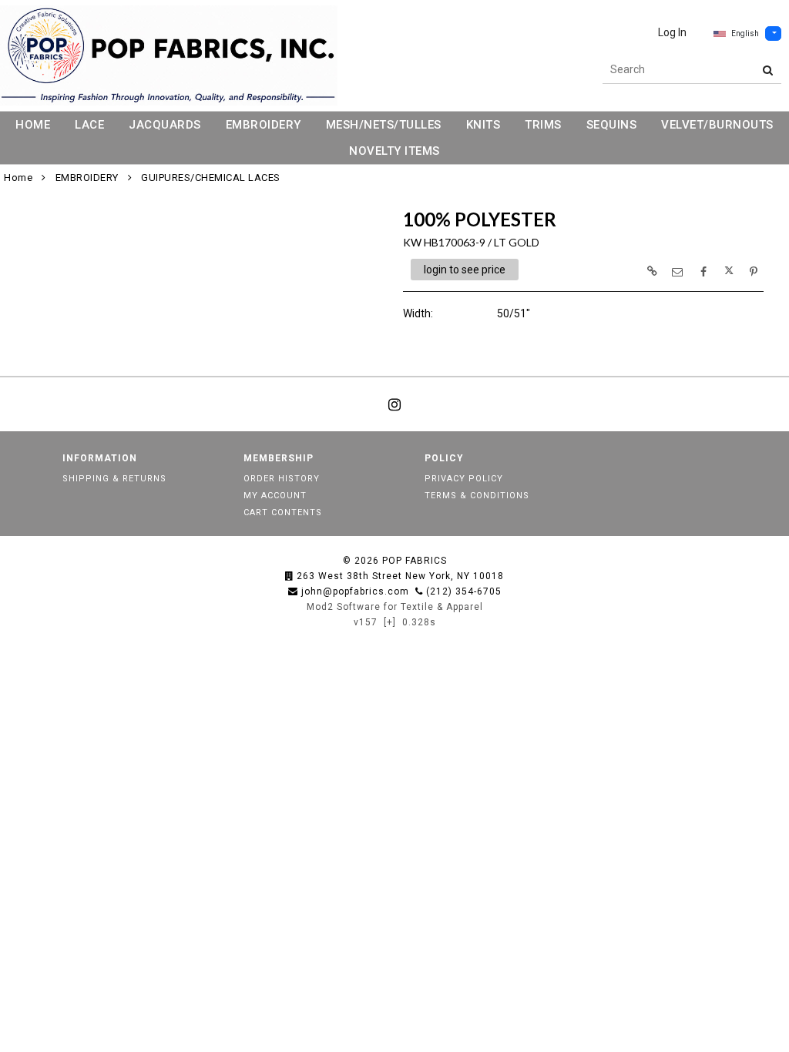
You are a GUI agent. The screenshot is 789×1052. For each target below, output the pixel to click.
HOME (32, 125)
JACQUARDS (165, 125)
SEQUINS (611, 125)
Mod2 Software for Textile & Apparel (395, 606)
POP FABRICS (414, 560)
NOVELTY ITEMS (394, 151)
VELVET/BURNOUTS (717, 125)
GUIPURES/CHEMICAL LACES (210, 177)
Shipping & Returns (114, 479)
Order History (281, 479)
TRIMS (543, 125)
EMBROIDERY (263, 125)
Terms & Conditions (477, 496)
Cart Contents (282, 513)
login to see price (464, 269)
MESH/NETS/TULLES (384, 125)
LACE (89, 125)
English (745, 33)
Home (18, 177)
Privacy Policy (464, 479)
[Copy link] (652, 271)
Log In (672, 32)
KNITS (483, 125)
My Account (275, 496)
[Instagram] (394, 404)
